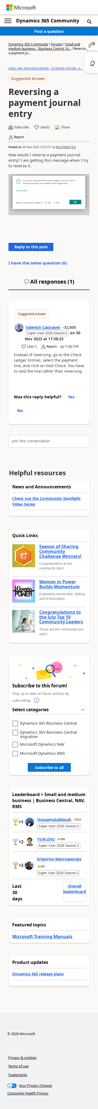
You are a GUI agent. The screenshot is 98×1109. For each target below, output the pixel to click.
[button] (89, 21)
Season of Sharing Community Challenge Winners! (60, 551)
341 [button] (42, 866)
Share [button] (65, 127)
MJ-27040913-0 (66, 147)
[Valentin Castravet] (19, 327)
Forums (56, 44)
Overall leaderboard (74, 888)
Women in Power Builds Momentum (59, 584)
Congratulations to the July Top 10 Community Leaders (61, 617)
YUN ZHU (46, 839)
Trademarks (17, 1074)
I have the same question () (37, 263)
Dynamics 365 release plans (38, 974)
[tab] (49, 284)
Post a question (49, 31)
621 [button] (78, 820)
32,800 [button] (70, 327)
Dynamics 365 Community (47, 20)
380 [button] (62, 839)
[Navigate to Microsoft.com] (21, 7)
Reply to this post (31, 246)
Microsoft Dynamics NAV (42, 744)
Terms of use (18, 1066)
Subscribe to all (49, 767)
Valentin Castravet (43, 327)
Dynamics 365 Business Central (48, 723)
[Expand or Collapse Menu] (8, 21)
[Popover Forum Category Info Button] (36, 700)
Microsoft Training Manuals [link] (42, 937)
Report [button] (19, 137)
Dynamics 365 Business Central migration (48, 734)
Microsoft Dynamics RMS (42, 753)
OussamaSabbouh (54, 819)
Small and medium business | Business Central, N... (44, 46)
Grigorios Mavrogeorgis (59, 859)
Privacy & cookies (22, 1057)
